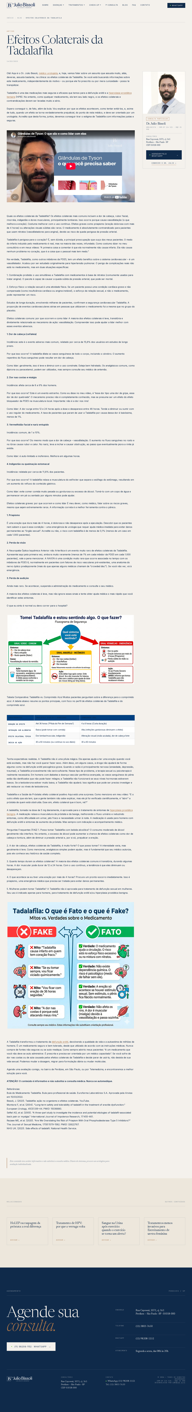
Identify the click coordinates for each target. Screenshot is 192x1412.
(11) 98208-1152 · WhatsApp (32, 1346)
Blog (125, 5)
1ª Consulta (111, 5)
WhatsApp (177, 5)
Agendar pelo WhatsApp (165, 155)
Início (10, 18)
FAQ (134, 5)
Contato (145, 5)
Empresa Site (179, 1383)
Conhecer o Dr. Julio (164, 163)
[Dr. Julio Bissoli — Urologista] (22, 5)
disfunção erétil (60, 1041)
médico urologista (48, 73)
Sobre (45, 5)
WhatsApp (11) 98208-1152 (121, 1381)
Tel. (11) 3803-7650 (115, 1385)
